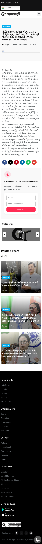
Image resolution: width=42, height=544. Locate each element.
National (6, 27)
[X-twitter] (21, 533)
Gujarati (7, 8)
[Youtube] (31, 533)
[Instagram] (26, 533)
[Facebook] (17, 533)
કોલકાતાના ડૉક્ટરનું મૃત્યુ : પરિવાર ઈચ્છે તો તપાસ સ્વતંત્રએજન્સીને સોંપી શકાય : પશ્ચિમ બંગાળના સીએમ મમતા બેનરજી (19, 353)
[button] (39, 14)
